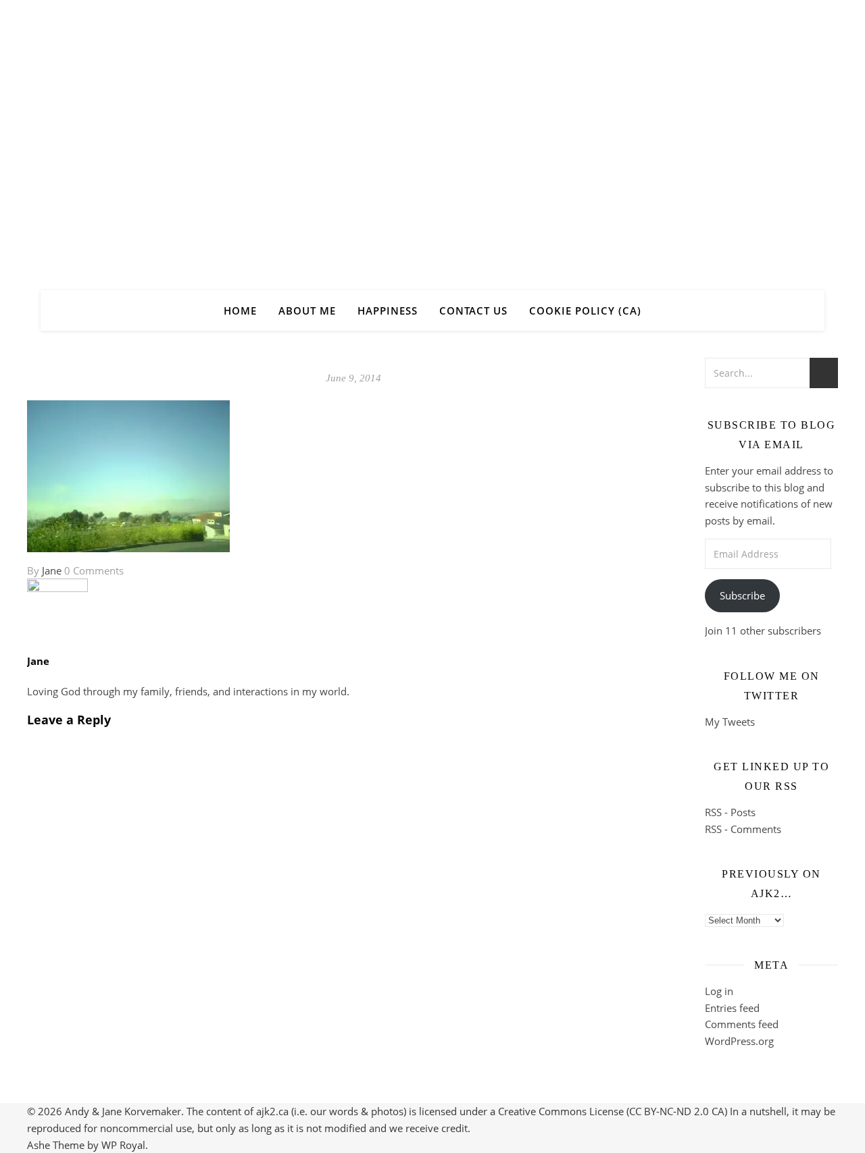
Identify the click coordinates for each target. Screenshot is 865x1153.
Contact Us (473, 310)
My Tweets (730, 721)
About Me (307, 310)
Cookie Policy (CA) (585, 310)
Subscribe (742, 595)
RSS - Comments (743, 829)
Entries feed (732, 1008)
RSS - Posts (730, 812)
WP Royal (123, 1145)
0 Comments (94, 570)
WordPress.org (739, 1041)
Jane (51, 570)
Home (240, 310)
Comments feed (741, 1024)
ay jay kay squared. (432, 133)
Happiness (387, 310)
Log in (719, 991)
